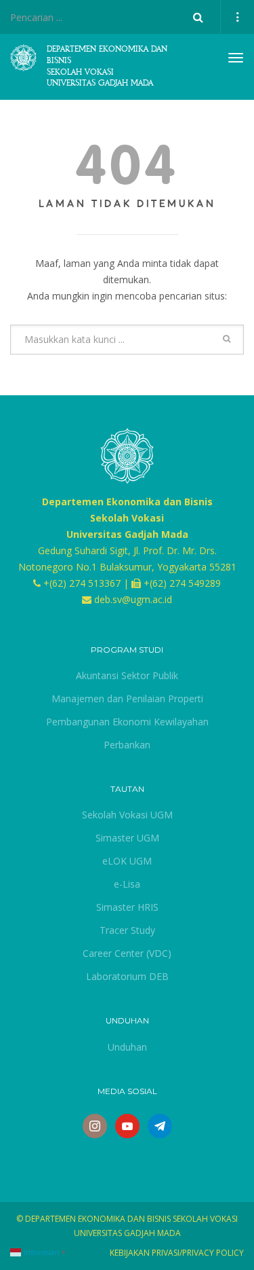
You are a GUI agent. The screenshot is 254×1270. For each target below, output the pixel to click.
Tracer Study (127, 930)
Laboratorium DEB (127, 976)
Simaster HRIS (127, 907)
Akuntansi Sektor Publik (127, 675)
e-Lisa (127, 883)
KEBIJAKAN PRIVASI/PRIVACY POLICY (177, 1252)
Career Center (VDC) (127, 953)
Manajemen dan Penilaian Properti (127, 698)
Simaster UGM (127, 837)
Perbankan (127, 744)
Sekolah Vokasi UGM (127, 814)
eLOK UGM (127, 860)
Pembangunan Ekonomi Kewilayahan (127, 721)
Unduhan (127, 1046)
